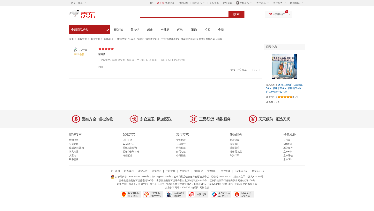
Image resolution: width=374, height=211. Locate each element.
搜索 (236, 14)
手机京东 (244, 3)
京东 (95, 15)
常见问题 (74, 151)
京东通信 (288, 155)
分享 (244, 70)
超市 (150, 29)
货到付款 (181, 140)
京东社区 (212, 171)
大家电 (72, 155)
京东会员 (214, 3)
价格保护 (234, 143)
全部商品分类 (90, 29)
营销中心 (156, 171)
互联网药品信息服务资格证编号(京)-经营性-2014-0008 (202, 176)
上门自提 (127, 140)
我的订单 (183, 3)
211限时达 (128, 143)
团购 (194, 29)
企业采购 (227, 3)
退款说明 (234, 147)
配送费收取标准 (131, 151)
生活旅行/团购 (76, 147)
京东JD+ (287, 159)
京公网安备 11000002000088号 (132, 176)
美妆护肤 (82, 39)
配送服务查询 (130, 147)
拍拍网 (194, 187)
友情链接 (184, 171)
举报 (232, 70)
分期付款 (181, 147)
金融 (221, 29)
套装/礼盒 (109, 39)
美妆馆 (135, 29)
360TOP (186, 187)
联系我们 (129, 171)
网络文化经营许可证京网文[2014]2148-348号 (140, 184)
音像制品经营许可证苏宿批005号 (136, 180)
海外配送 (127, 155)
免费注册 (170, 3)
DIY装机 (287, 143)
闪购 (180, 29)
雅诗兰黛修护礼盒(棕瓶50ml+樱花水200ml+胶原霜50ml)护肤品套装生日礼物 (284, 88)
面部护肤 (96, 39)
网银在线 (204, 187)
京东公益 (225, 171)
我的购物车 (279, 14)
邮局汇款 (181, 151)
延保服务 (288, 147)
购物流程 (74, 140)
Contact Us (258, 171)
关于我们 (115, 171)
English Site (241, 171)
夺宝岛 (286, 140)
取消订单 (234, 155)
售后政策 (234, 140)
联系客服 (74, 159)
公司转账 (181, 155)
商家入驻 (142, 171)
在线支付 (181, 143)
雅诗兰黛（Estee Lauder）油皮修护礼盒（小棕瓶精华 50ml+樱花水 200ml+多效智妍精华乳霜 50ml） (170, 39)
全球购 (165, 29)
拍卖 (207, 29)
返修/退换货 (236, 151)
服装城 (118, 29)
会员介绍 (74, 143)
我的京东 (197, 3)
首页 (71, 39)
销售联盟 (198, 171)
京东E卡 (287, 151)
